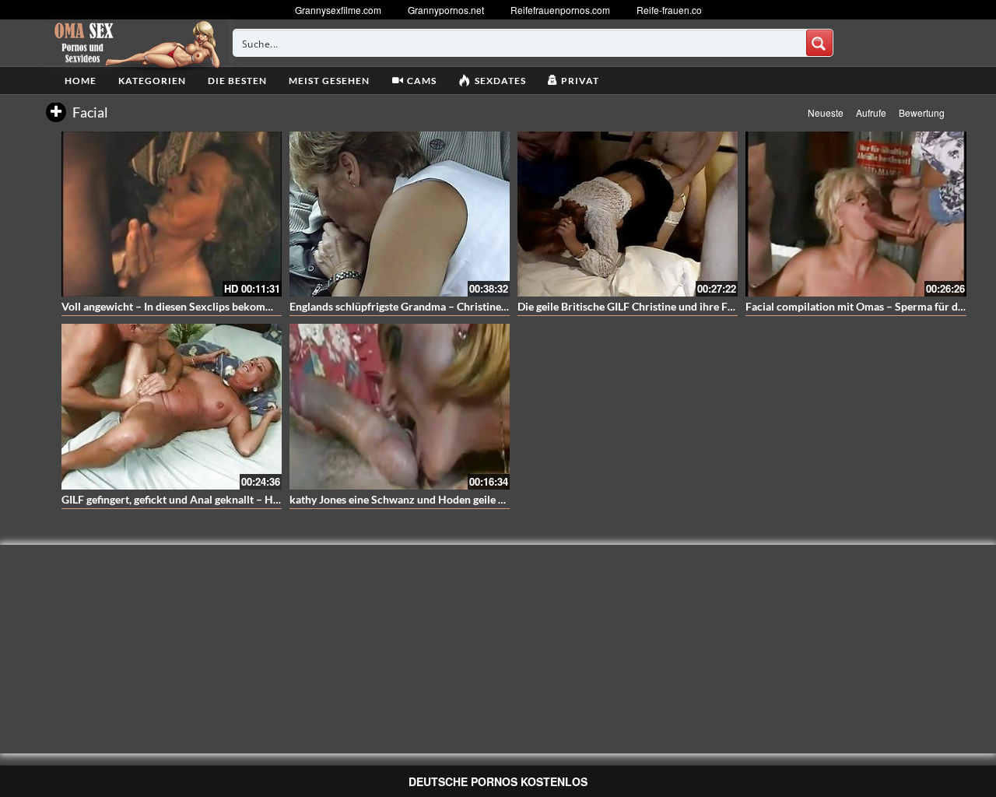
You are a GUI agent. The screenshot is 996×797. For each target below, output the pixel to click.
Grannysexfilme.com (338, 10)
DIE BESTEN (237, 80)
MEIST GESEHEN (329, 80)
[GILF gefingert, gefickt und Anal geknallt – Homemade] (171, 406)
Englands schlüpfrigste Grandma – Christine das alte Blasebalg (438, 306)
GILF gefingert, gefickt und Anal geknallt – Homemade (191, 499)
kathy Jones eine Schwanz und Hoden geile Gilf (402, 499)
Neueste (825, 112)
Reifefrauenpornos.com (560, 10)
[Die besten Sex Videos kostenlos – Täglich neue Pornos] (135, 43)
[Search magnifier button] (819, 43)
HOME (80, 80)
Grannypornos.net (446, 10)
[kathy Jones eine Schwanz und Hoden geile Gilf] (399, 406)
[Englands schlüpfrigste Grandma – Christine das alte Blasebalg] (399, 214)
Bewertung (922, 112)
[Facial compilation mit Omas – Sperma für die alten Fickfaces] (855, 214)
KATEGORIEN (152, 80)
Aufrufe (871, 112)
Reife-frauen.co (669, 10)
